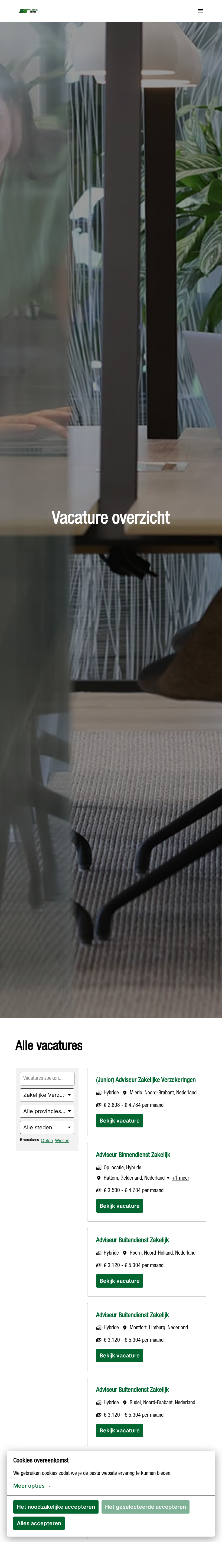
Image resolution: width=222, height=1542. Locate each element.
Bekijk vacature (120, 1120)
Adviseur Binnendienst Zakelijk (133, 1155)
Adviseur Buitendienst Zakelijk (132, 1241)
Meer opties (29, 1485)
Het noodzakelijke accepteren (56, 1507)
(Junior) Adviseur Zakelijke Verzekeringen (146, 1080)
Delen (47, 1140)
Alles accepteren (39, 1523)
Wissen (62, 1140)
